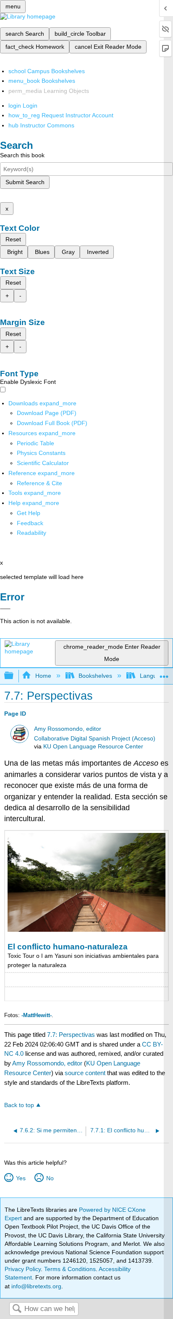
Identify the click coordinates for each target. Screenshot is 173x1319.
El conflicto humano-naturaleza (68, 946)
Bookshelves (95, 675)
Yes (20, 1178)
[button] (30, 523)
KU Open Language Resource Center (93, 746)
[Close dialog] (5, 608)
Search (16, 1309)
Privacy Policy (23, 1269)
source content (85, 1072)
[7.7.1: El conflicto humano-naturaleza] (86, 929)
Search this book (22, 155)
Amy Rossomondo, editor (67, 729)
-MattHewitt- (36, 1015)
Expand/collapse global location (164, 673)
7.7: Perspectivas (71, 1034)
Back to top (19, 1105)
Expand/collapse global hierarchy (14, 676)
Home (43, 675)
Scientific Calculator (43, 463)
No (49, 1178)
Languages (154, 675)
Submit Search (25, 182)
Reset (13, 239)
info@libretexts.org (35, 1286)
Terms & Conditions (70, 1269)
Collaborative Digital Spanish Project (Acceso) (94, 738)
